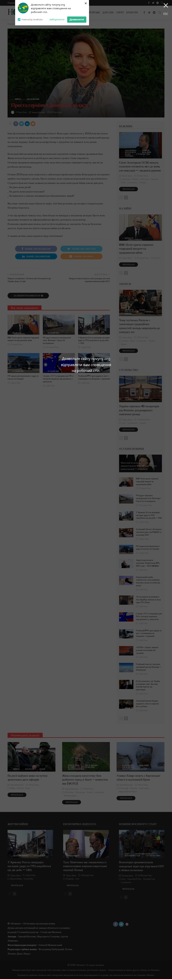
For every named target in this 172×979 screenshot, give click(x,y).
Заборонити (56, 19)
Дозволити (77, 19)
